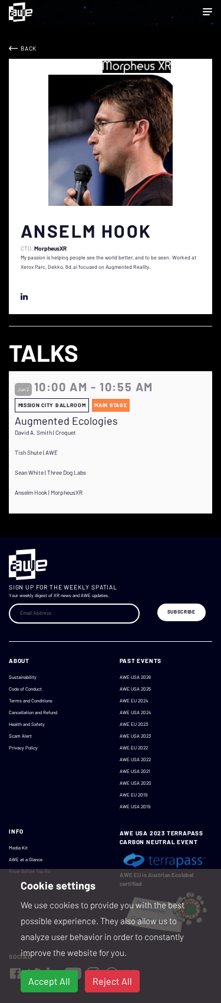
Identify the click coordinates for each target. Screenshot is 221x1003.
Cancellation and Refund (33, 712)
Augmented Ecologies (66, 421)
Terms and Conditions (30, 701)
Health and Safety (27, 724)
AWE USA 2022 (135, 759)
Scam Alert (20, 736)
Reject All (112, 981)
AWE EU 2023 (134, 724)
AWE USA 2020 (135, 783)
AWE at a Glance (25, 859)
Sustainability (23, 677)
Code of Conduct (25, 689)
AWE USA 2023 (135, 736)
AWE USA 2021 (135, 771)
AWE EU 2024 (134, 701)
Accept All (49, 981)
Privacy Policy (23, 748)
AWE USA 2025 (135, 689)
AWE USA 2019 (135, 806)
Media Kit (18, 848)
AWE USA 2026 (135, 677)
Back (29, 48)
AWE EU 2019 (133, 795)
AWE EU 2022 (134, 748)
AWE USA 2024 (135, 712)
